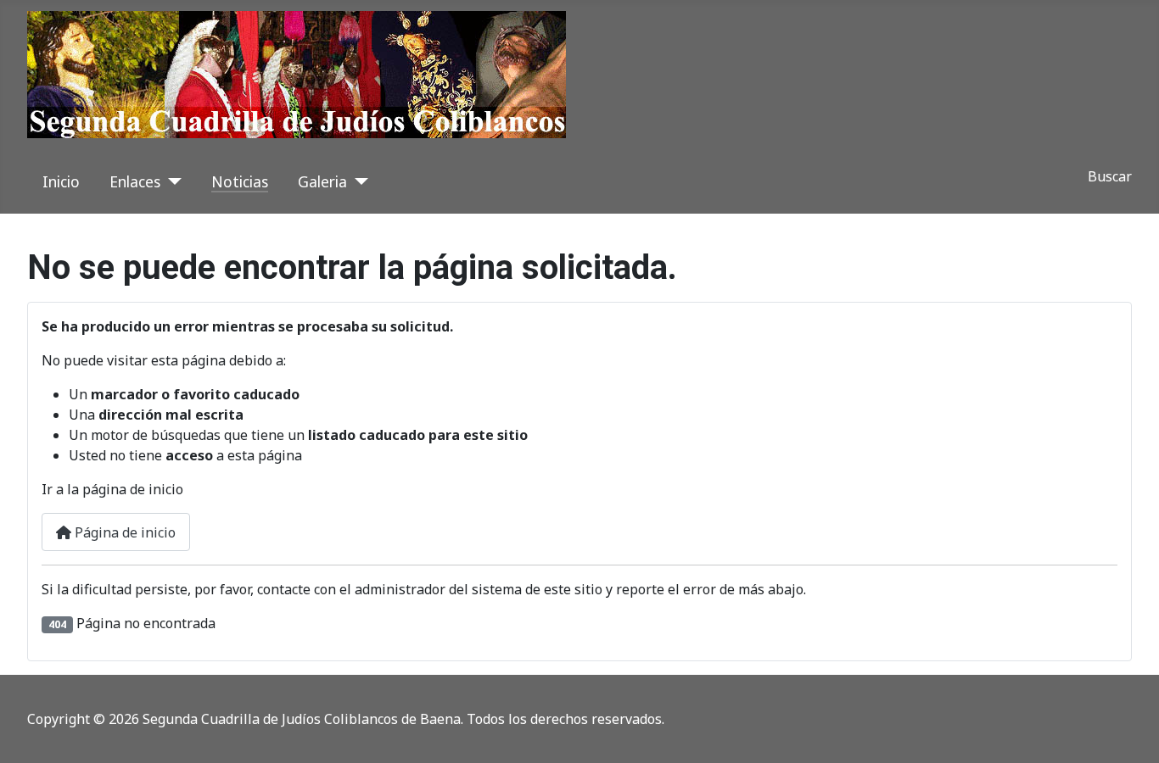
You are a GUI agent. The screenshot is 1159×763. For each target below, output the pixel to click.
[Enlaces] (171, 181)
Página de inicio (123, 532)
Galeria (322, 181)
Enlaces (134, 181)
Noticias (239, 181)
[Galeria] (357, 181)
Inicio (61, 181)
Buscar (1110, 176)
